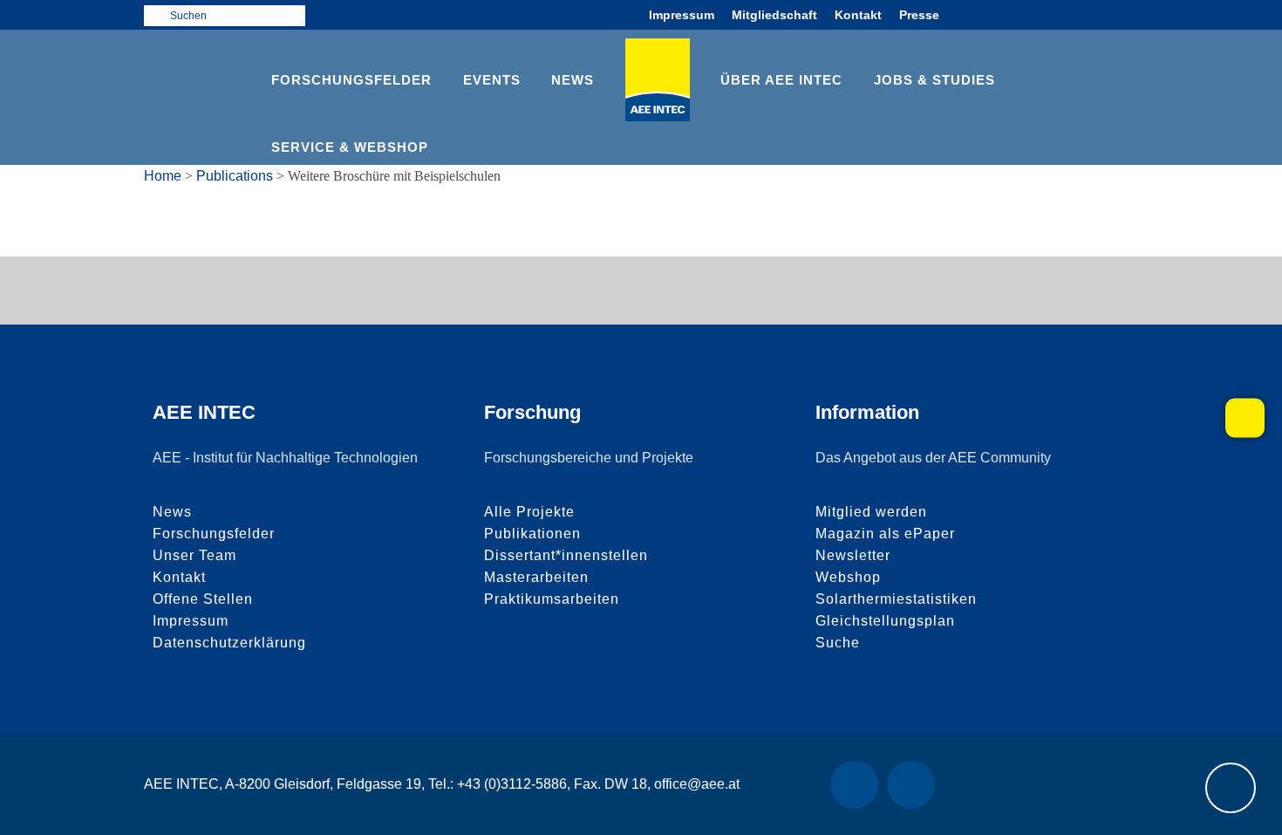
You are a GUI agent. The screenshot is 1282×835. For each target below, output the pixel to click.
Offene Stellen (203, 599)
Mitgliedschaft (774, 15)
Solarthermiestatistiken (896, 599)
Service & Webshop (349, 147)
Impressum (681, 15)
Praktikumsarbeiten (551, 599)
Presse (919, 15)
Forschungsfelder (351, 79)
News (572, 79)
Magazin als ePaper (885, 533)
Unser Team (194, 555)
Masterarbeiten (536, 577)
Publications (234, 175)
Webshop (848, 577)
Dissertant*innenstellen (566, 555)
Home (162, 175)
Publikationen (532, 533)
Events (492, 79)
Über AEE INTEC (781, 79)
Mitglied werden (871, 511)
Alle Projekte (529, 511)
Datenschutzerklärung (229, 642)
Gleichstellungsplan (885, 620)
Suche (837, 642)
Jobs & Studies (934, 79)
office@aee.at (697, 784)
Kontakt (858, 15)
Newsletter (852, 555)
